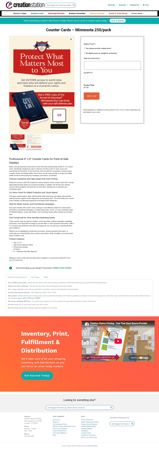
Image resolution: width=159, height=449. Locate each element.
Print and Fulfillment (59, 433)
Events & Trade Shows (118, 13)
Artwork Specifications (88, 426)
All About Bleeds (86, 428)
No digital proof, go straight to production (101, 53)
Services (111, 5)
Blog (54, 435)
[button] (71, 39)
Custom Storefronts (59, 431)
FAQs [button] (46, 277)
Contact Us (134, 5)
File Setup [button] (35, 277)
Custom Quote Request (89, 424)
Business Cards (37, 13)
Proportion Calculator (88, 435)
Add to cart (91, 96)
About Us (56, 422)
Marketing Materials (56, 13)
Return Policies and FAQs (90, 422)
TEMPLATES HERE (62, 268)
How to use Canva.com (89, 437)
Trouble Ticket (86, 433)
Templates (84, 431)
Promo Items (137, 13)
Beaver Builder (93, 446)
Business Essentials (77, 13)
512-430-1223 (29, 436)
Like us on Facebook (60, 428)
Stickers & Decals (97, 13)
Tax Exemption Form (60, 424)
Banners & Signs (19, 13)
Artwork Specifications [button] (17, 277)
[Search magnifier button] (73, 5)
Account (122, 5)
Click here (119, 110)
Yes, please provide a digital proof (98, 48)
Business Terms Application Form (64, 426)
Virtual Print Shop (87, 420)
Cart (147, 5)
